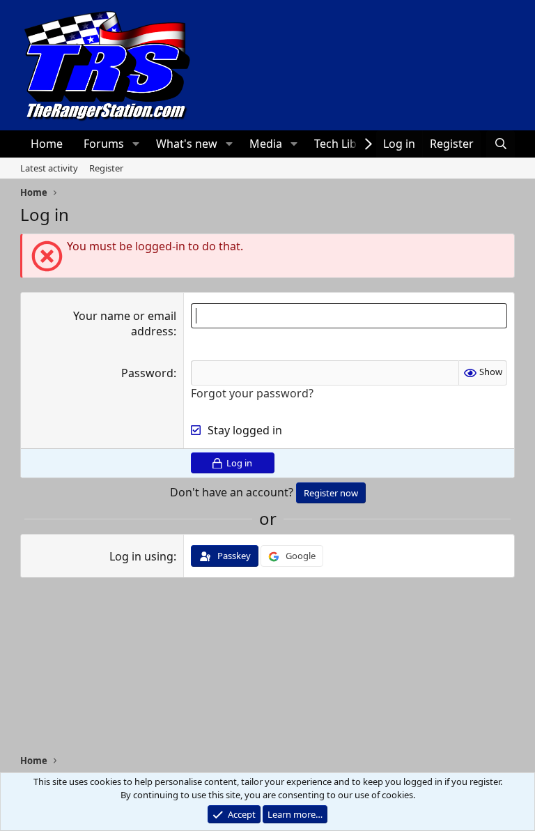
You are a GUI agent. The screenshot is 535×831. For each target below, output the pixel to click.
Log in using (141, 556)
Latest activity (49, 168)
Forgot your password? (252, 393)
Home (47, 143)
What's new (186, 143)
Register (106, 168)
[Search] (500, 143)
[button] (135, 143)
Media (265, 143)
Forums (104, 143)
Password (147, 373)
